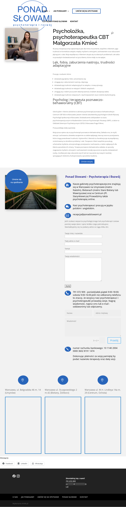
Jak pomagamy (60, 11)
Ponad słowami (69, 497)
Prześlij (114, 340)
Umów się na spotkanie (87, 11)
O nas (45, 11)
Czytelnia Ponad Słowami (54, 21)
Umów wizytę (87, 161)
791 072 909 (71, 481)
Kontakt (74, 21)
